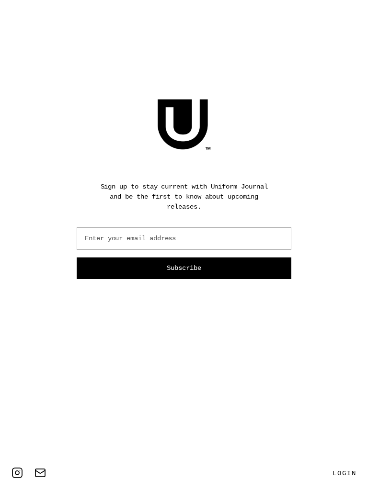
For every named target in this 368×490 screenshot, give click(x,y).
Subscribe (184, 268)
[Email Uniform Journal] (40, 473)
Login (344, 473)
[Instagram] (17, 473)
